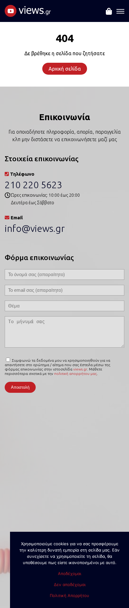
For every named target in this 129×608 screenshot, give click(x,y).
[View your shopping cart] (109, 15)
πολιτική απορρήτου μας (75, 373)
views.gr (80, 369)
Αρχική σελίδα (65, 69)
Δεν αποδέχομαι (69, 584)
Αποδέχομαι (69, 573)
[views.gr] (28, 13)
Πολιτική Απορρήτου (69, 595)
